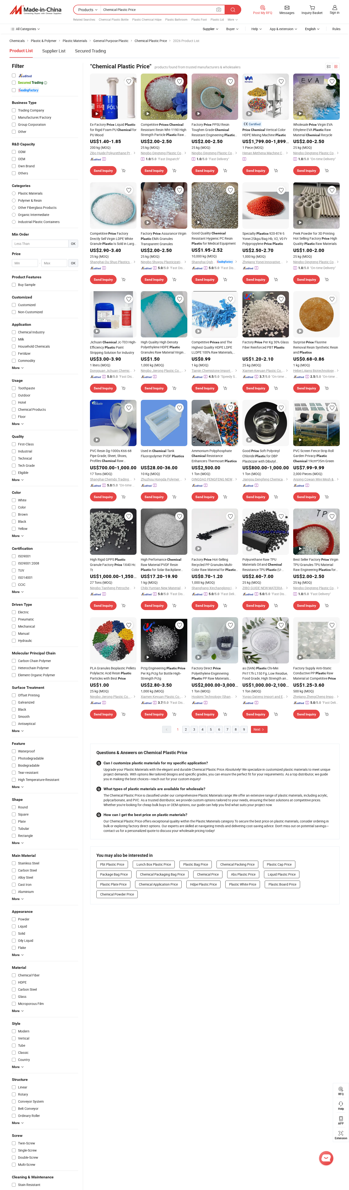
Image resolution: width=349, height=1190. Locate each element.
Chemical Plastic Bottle (113, 19)
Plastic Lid (217, 19)
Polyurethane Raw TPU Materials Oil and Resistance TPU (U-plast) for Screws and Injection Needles (263, 564)
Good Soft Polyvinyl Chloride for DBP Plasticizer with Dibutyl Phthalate (261, 456)
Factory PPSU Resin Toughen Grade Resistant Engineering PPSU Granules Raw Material (214, 130)
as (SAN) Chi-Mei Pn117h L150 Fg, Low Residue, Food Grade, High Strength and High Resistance (265, 673)
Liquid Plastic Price (282, 874)
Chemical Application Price (158, 884)
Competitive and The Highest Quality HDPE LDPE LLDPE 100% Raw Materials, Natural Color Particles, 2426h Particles (214, 347)
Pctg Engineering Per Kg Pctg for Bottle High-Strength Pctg (163, 673)
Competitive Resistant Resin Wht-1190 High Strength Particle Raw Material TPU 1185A (163, 129)
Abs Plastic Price (243, 874)
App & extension (281, 29)
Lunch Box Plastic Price (154, 864)
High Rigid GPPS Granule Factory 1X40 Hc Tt (113, 564)
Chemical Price (208, 874)
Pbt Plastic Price (112, 864)
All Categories (26, 29)
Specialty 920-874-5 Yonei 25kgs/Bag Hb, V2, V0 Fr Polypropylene (264, 238)
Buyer (230, 29)
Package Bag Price (114, 874)
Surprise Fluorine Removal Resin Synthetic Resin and (315, 347)
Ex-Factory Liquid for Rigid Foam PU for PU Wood (113, 129)
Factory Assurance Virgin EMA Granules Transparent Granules (163, 238)
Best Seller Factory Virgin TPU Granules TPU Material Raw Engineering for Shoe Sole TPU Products (315, 564)
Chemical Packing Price (237, 864)
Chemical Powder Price (117, 894)
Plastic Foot (199, 19)
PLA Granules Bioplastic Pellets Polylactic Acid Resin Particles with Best (113, 673)
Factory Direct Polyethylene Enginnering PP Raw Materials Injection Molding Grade (210, 673)
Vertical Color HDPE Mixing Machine (264, 132)
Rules (336, 29)
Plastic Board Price (282, 884)
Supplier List (54, 51)
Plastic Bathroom (176, 19)
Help (254, 29)
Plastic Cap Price (279, 864)
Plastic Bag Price (195, 864)
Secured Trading (90, 51)
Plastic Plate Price (113, 884)
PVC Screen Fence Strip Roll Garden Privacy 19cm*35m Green (313, 455)
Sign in (335, 12)
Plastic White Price (242, 884)
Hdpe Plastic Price (203, 884)
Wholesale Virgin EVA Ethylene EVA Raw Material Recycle (313, 129)
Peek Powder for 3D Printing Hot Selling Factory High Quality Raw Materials (315, 238)
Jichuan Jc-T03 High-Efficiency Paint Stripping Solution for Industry (113, 347)
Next (257, 729)
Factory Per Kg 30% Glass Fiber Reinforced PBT (265, 345)
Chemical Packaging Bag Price (162, 874)
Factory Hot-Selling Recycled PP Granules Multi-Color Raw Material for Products (214, 564)
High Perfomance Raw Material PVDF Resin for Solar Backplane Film (161, 564)
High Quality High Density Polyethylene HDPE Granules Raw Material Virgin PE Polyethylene (162, 347)
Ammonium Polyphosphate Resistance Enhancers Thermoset (214, 455)
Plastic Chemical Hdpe (146, 19)
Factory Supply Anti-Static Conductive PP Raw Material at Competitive (314, 673)
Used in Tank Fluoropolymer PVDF (162, 453)
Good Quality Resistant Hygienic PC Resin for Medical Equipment (214, 238)
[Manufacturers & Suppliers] (35, 10)
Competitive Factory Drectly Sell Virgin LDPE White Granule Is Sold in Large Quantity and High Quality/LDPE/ (113, 238)
